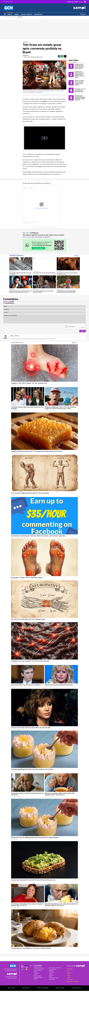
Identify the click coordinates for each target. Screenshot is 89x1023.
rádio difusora (38, 14)
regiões (16, 14)
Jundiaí (69, 977)
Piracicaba (69, 979)
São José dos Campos (73, 981)
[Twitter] (65, 56)
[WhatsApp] (62, 56)
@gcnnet (26, 965)
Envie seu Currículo (76, 987)
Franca (69, 975)
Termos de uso (26, 987)
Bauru (68, 971)
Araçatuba (70, 968)
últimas (10, 14)
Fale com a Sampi (60, 987)
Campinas (69, 973)
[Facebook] (59, 56)
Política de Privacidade (42, 987)
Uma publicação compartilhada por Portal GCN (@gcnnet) (41, 226)
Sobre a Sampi (11, 987)
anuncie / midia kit (26, 14)
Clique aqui (26, 237)
